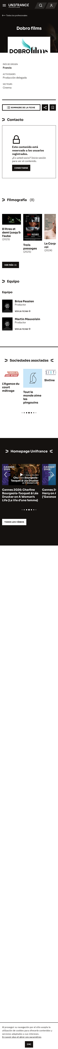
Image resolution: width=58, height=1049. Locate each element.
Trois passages (30, 246)
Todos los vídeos (14, 522)
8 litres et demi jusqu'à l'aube (11, 232)
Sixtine (49, 380)
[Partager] (45, 107)
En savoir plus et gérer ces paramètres (21, 1037)
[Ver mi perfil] (51, 6)
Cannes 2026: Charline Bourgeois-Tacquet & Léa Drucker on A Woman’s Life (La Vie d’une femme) (20, 495)
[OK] (29, 1044)
